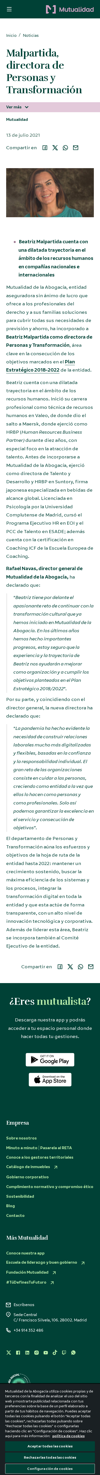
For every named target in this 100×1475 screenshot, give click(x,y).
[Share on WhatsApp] (65, 148)
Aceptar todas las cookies (50, 1446)
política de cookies (68, 1436)
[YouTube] (45, 1352)
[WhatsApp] (73, 1352)
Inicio (11, 36)
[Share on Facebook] (45, 148)
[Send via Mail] (76, 148)
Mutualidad (17, 120)
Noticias (31, 36)
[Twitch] (64, 1352)
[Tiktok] (54, 1353)
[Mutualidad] (56, 9)
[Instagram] (36, 1352)
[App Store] (50, 1080)
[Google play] (50, 1060)
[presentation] (7, 9)
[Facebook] (18, 1352)
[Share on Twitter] (55, 148)
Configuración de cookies (50, 1469)
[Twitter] (8, 1352)
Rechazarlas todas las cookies (50, 1457)
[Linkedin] (27, 1352)
